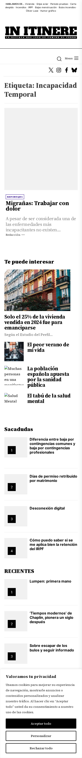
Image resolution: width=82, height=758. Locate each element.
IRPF (30, 7)
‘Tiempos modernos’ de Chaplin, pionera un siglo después (51, 617)
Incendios (21, 7)
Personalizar (41, 736)
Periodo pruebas (59, 4)
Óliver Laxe (32, 10)
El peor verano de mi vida (48, 347)
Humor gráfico (48, 10)
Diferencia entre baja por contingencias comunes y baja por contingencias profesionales (52, 446)
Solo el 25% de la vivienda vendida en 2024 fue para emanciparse (34, 322)
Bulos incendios (67, 7)
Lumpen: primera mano (50, 581)
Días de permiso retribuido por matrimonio (53, 478)
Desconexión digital (47, 508)
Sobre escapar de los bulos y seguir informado (52, 647)
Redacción (13, 235)
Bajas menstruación (46, 7)
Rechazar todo (41, 748)
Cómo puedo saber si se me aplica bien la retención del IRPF (53, 544)
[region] (41, 713)
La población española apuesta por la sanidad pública (48, 377)
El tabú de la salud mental (49, 398)
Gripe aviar (42, 4)
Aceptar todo (41, 723)
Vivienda (29, 4)
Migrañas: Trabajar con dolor (37, 206)
